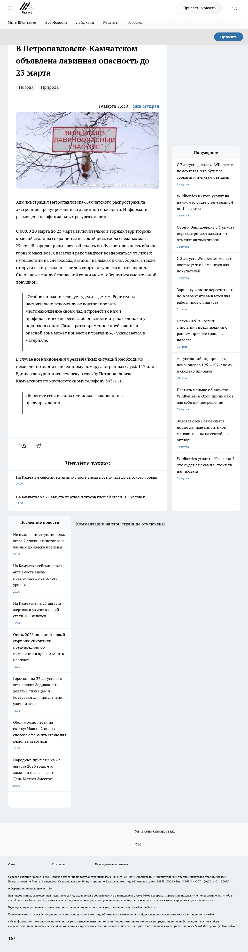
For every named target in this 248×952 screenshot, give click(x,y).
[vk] (23, 445)
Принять (228, 36)
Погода (26, 87)
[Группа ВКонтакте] (138, 844)
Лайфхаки (85, 22)
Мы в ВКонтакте (22, 22)
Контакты (58, 864)
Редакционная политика (111, 864)
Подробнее (229, 926)
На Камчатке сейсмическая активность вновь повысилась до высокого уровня (86, 480)
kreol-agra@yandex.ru (134, 881)
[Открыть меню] (10, 8)
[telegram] (40, 445)
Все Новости (56, 22)
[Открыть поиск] (235, 8)
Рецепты (110, 22)
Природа (50, 87)
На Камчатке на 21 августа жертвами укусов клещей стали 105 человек (80, 499)
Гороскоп (135, 22)
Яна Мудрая (146, 106)
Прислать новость (199, 7)
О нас (12, 864)
